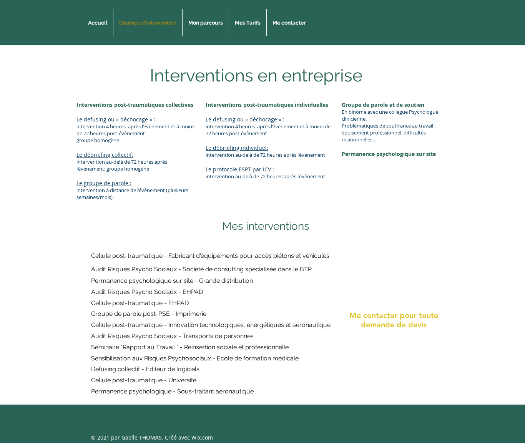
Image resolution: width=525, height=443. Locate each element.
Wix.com (202, 437)
